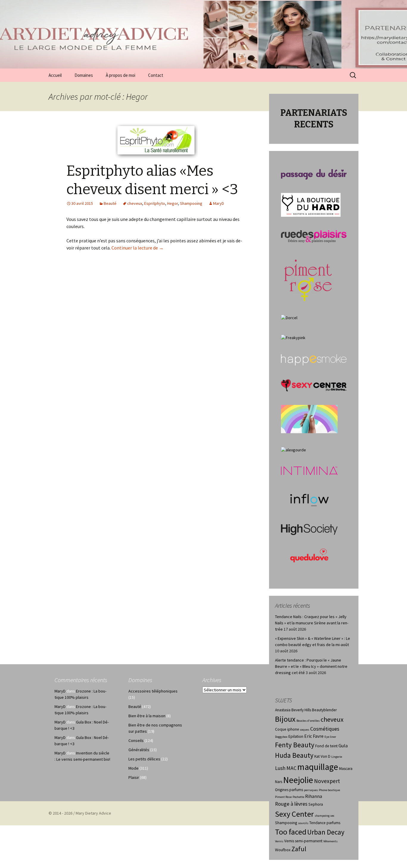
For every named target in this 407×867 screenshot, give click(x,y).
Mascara (345, 768)
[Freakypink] (293, 337)
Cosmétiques (324, 729)
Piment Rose (283, 797)
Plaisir (133, 777)
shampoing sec (324, 816)
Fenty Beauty (294, 744)
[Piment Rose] (308, 278)
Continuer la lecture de (137, 248)
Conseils (136, 740)
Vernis (279, 841)
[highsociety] (309, 529)
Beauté (110, 203)
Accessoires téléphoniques (153, 691)
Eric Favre (314, 736)
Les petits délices (144, 759)
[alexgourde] (293, 449)
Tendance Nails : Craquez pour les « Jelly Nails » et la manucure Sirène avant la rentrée (311, 623)
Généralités (138, 749)
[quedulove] (309, 555)
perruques (311, 790)
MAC (291, 768)
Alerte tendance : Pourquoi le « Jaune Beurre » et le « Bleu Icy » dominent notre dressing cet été (311, 666)
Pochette (298, 797)
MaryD (218, 203)
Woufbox (283, 849)
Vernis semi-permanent (303, 840)
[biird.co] (309, 418)
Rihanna (313, 796)
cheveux (134, 203)
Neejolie (298, 779)
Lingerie (336, 757)
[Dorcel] (289, 317)
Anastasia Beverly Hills (293, 709)
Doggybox (281, 737)
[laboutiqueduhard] (311, 204)
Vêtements (330, 841)
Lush (280, 768)
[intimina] (309, 470)
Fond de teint (326, 746)
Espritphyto (154, 203)
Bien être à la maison (146, 715)
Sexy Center (294, 814)
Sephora (315, 804)
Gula (343, 746)
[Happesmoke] (314, 359)
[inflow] (309, 499)
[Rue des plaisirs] (314, 236)
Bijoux (285, 719)
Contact (155, 75)
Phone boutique (329, 790)
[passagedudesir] (314, 174)
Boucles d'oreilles (308, 721)
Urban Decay (325, 832)
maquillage (317, 766)
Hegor (172, 203)
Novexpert (327, 781)
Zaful (298, 849)
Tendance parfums (324, 822)
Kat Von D (322, 756)
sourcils (303, 823)
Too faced (290, 832)
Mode (133, 768)
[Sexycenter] (314, 385)
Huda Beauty (294, 755)
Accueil (55, 75)
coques (304, 730)
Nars (278, 781)
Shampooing (191, 203)
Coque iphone (287, 729)
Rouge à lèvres (291, 804)
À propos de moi (120, 75)
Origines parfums (289, 789)
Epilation (295, 736)
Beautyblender (324, 709)
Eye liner (330, 737)
